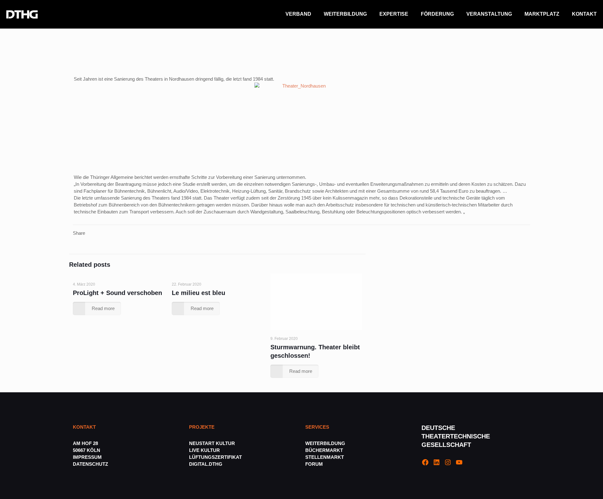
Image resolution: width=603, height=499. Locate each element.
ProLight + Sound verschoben (117, 292)
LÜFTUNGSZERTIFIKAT (215, 457)
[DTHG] (22, 14)
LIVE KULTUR (204, 450)
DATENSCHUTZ (91, 464)
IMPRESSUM (87, 457)
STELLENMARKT (324, 457)
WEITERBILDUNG (325, 443)
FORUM (314, 464)
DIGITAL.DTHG (205, 464)
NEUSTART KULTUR (212, 443)
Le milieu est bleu (198, 292)
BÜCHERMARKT (324, 450)
